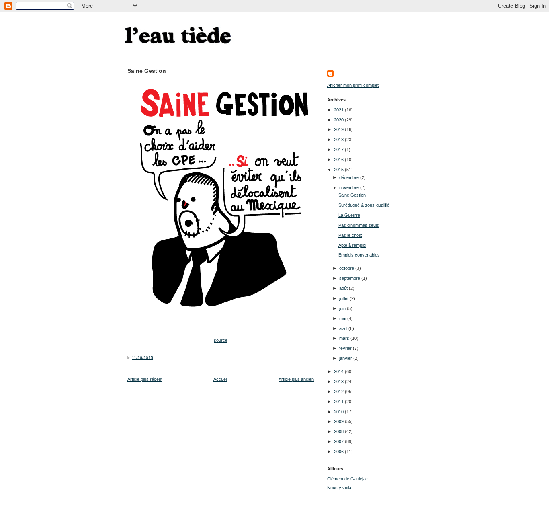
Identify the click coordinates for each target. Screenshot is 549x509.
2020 (339, 119)
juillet (344, 298)
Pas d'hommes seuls (358, 225)
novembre (349, 187)
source (220, 340)
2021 (339, 109)
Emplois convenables (359, 254)
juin (343, 308)
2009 (339, 421)
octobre (347, 268)
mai (343, 318)
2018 (339, 139)
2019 (339, 129)
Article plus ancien (296, 379)
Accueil (220, 379)
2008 (339, 431)
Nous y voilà (339, 487)
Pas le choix (350, 235)
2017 (339, 149)
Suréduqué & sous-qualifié (363, 205)
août (344, 288)
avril (343, 328)
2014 (339, 371)
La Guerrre (349, 215)
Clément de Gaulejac (347, 478)
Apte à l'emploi (352, 245)
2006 (339, 451)
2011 (339, 401)
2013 (339, 381)
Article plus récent (144, 379)
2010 (339, 411)
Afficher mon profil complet (353, 85)
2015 (339, 169)
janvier (346, 358)
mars (344, 338)
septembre (350, 278)
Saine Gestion (352, 195)
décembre (349, 177)
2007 (339, 441)
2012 (339, 391)
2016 (339, 159)
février (346, 348)
